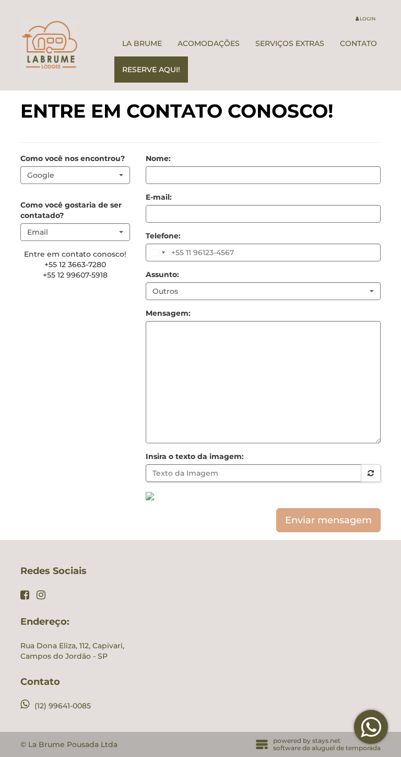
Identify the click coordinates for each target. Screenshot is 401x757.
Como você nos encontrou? (72, 158)
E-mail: (159, 197)
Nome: (158, 158)
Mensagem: (168, 313)
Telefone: (163, 235)
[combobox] (75, 175)
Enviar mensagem (328, 520)
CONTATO (358, 43)
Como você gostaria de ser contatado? (71, 210)
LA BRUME (142, 43)
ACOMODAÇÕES (209, 43)
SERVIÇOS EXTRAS (289, 43)
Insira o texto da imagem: (195, 456)
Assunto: (162, 274)
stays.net (326, 740)
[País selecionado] (157, 252)
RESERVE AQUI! (151, 69)
